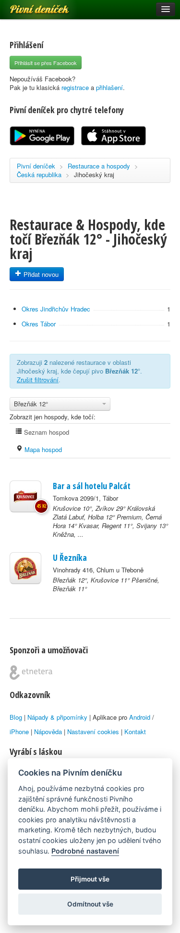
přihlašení (109, 87)
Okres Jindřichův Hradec (56, 308)
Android (139, 717)
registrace (75, 87)
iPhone (19, 731)
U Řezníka (70, 557)
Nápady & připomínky (57, 717)
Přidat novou (40, 274)
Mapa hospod (42, 449)
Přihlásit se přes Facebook (45, 62)
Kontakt (135, 731)
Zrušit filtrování (38, 379)
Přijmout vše (90, 879)
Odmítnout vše (90, 904)
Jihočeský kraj (94, 174)
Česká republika (39, 174)
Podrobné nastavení (85, 851)
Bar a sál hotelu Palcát (92, 486)
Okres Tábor (39, 323)
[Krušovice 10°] (25, 496)
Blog (16, 717)
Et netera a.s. (31, 672)
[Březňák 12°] (25, 568)
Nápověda (48, 731)
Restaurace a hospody (99, 165)
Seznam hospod (45, 432)
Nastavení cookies (93, 731)
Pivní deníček (29, 6)
